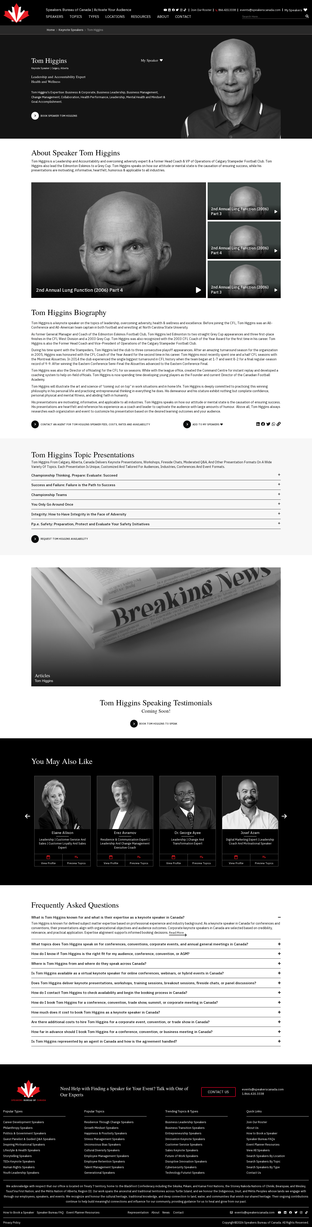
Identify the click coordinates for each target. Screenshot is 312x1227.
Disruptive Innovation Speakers (186, 1161)
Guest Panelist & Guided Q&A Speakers (29, 1139)
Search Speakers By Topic (263, 1161)
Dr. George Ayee (188, 833)
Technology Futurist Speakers (185, 1172)
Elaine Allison (62, 833)
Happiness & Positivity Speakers (105, 1133)
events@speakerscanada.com (260, 10)
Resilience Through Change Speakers (109, 1122)
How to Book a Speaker (261, 1133)
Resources (141, 16)
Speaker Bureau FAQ (50, 1212)
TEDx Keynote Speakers (19, 1161)
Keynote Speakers (71, 30)
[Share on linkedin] (258, 424)
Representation (138, 1212)
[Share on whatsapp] (273, 424)
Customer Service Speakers (183, 1144)
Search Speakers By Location (265, 1156)
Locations (115, 16)
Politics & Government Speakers (24, 1133)
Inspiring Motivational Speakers (24, 1144)
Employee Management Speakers (106, 1156)
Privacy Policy (11, 1222)
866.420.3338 (227, 10)
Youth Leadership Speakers (21, 1172)
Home (51, 30)
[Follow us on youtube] (165, 10)
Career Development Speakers (23, 1122)
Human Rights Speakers (19, 1167)
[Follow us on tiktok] (185, 10)
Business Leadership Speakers (185, 1122)
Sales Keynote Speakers (181, 1150)
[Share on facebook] (263, 424)
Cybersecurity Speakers (181, 1167)
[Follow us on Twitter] (177, 10)
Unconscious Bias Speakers (102, 1144)
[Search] (275, 17)
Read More (176, 932)
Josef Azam (250, 833)
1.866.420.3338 (253, 1094)
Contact (183, 16)
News (166, 1212)
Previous (27, 816)
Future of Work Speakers (181, 1156)
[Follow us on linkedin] (169, 10)
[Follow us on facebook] (173, 10)
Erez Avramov (125, 833)
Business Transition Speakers (185, 1128)
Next (284, 816)
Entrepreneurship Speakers (183, 1133)
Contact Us (218, 1092)
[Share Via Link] (279, 424)
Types (93, 16)
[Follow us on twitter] (297, 1212)
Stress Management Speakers (104, 1139)
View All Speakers (258, 1150)
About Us (252, 1128)
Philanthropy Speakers (18, 1128)
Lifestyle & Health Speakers (21, 1150)
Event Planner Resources (263, 1144)
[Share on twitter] (268, 424)
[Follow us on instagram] (181, 10)
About (163, 16)
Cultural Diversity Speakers (102, 1150)
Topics (75, 16)
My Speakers (293, 10)
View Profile (48, 863)
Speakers (54, 16)
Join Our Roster (201, 10)
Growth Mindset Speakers (101, 1128)
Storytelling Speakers (17, 1156)
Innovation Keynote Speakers (185, 1139)
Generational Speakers (99, 1172)
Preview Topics (76, 863)
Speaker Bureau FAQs (260, 1139)
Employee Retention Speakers (104, 1161)
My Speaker (149, 60)
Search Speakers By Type (263, 1167)
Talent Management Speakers (104, 1167)
